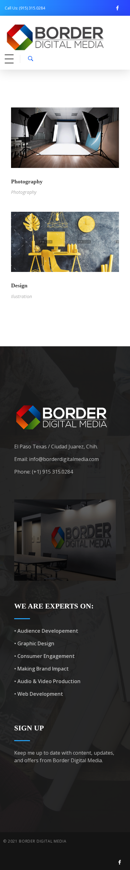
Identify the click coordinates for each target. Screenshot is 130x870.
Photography (27, 181)
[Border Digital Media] (64, 37)
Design (19, 285)
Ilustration (21, 296)
